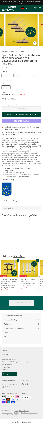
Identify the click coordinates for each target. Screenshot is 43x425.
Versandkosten (16, 105)
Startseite (5, 51)
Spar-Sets (22, 51)
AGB (3, 357)
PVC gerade (8, 80)
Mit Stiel (6, 87)
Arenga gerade (32, 75)
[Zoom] (34, 43)
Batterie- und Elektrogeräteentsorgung (15, 362)
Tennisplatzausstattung (21, 411)
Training (16, 413)
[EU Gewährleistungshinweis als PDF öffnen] (7, 189)
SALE (16, 415)
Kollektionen (14, 51)
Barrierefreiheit (7, 364)
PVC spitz (20, 75)
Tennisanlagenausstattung (29, 413)
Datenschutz (6, 367)
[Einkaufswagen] (35, 8)
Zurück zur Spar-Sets (22, 303)
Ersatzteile (10, 415)
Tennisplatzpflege (7, 413)
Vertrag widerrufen (9, 374)
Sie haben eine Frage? (10, 201)
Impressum (5, 370)
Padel (3, 415)
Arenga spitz (8, 75)
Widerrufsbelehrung (9, 359)
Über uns (5, 354)
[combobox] (24, 8)
